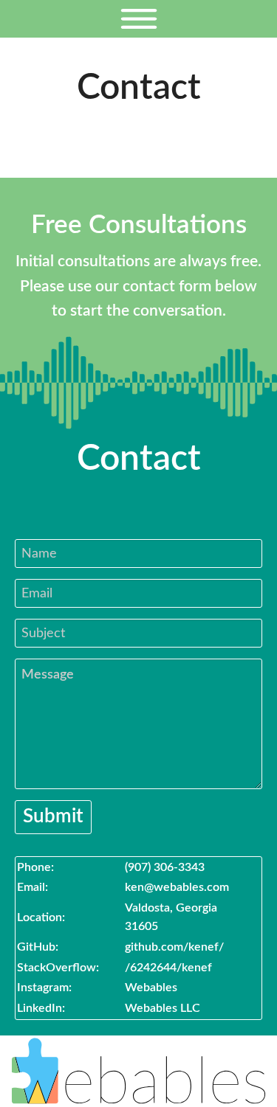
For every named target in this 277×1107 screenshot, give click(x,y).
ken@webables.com (177, 887)
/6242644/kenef (168, 968)
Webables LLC (162, 1008)
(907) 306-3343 (165, 867)
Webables (151, 987)
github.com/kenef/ (174, 947)
